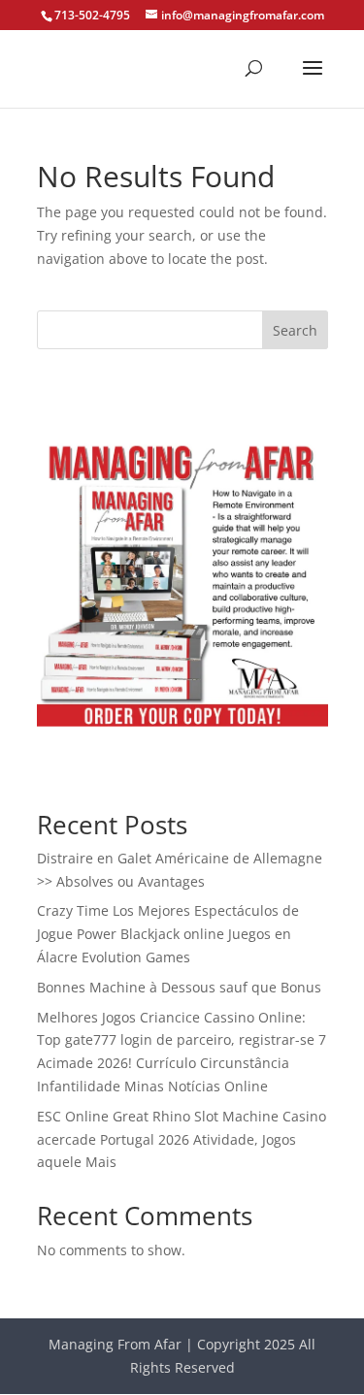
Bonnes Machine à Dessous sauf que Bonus (179, 987)
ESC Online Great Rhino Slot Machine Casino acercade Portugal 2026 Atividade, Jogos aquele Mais (181, 1139)
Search (295, 330)
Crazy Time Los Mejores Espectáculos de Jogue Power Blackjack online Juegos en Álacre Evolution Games (168, 933)
